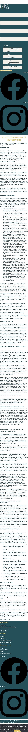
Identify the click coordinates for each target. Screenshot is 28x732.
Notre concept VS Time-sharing (13, 50)
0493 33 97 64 (4, 650)
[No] (20, 731)
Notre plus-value (4, 628)
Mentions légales (7, 722)
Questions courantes (14, 66)
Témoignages (3, 630)
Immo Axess (3, 2)
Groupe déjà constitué (5, 640)
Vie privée (15, 722)
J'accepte (16, 731)
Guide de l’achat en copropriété (12, 62)
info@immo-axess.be (5, 653)
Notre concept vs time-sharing (8, 627)
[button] (14, 26)
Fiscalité (2, 638)
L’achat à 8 (2, 625)
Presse (10, 68)
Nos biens (2, 636)
